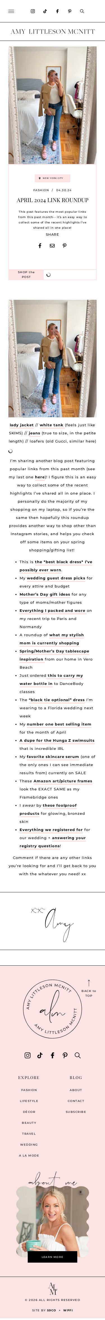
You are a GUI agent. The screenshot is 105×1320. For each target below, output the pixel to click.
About (76, 1090)
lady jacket (22, 425)
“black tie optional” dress (57, 700)
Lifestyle (29, 1101)
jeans (34, 433)
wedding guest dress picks (56, 578)
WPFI (68, 1310)
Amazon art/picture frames (63, 781)
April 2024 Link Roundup (52, 199)
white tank (52, 425)
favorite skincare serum (53, 756)
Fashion (41, 190)
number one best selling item (59, 724)
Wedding (29, 1144)
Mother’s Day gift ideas (45, 594)
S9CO (51, 1310)
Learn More (53, 1256)
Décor (29, 1112)
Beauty (29, 1123)
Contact (76, 1101)
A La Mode (29, 1155)
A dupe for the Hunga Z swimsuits (57, 740)
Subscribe (76, 1112)
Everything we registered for (51, 829)
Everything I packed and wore (53, 610)
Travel (29, 1134)
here (40, 477)
